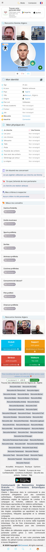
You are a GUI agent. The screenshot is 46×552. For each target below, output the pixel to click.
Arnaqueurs (19, 467)
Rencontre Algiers (33, 390)
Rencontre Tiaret (9, 455)
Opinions (37, 467)
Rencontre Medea (37, 425)
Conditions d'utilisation (23, 473)
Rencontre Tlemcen (23, 463)
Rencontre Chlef (31, 406)
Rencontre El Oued (24, 413)
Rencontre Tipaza (36, 455)
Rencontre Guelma (25, 417)
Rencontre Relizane (36, 440)
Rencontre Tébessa (31, 451)
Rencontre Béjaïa (10, 398)
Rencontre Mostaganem (22, 428)
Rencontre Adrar (15, 386)
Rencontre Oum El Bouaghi (23, 436)
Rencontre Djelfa (31, 409)
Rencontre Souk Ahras (30, 447)
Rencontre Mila (7, 428)
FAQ (30, 475)
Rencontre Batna (23, 394)
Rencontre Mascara (22, 425)
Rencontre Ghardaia (10, 417)
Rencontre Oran (23, 432)
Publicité (22, 470)
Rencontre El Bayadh (9, 413)
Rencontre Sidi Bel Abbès (35, 444)
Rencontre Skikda (15, 447)
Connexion (32, 3)
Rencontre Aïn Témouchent (16, 390)
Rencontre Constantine (16, 409)
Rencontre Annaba (10, 394)
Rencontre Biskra (23, 398)
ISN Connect (23, 545)
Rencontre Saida (7, 444)
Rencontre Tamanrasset (16, 451)
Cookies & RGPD (11, 470)
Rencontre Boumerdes (16, 406)
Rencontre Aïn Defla (29, 386)
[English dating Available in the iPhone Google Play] (23, 479)
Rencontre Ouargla (36, 432)
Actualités (9, 467)
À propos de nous (33, 470)
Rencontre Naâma (38, 428)
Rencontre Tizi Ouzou (31, 459)
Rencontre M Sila (8, 425)
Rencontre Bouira (33, 402)
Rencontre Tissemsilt (15, 459)
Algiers (35, 95)
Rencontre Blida (36, 398)
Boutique (28, 467)
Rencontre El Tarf (38, 413)
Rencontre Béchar (37, 394)
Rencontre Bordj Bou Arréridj (16, 402)
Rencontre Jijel (7, 421)
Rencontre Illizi (38, 417)
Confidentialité (8, 473)
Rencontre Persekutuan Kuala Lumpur (15, 440)
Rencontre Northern (9, 432)
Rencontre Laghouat (37, 421)
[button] (2, 2)
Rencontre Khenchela (21, 421)
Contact (24, 475)
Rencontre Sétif (20, 444)
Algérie (27, 92)
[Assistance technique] (37, 549)
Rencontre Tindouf (23, 455)
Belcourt (28, 95)
